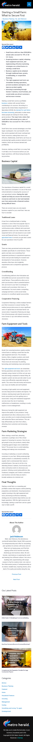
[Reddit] (10, 47)
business (4, 103)
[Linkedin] (13, 47)
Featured (4, 689)
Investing (4, 699)
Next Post (16, 579)
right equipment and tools (12, 368)
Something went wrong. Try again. (12, 708)
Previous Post (16, 574)
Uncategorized (6, 711)
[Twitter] (6, 47)
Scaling (4, 705)
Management (6, 702)
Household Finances (8, 695)
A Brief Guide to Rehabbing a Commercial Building (15, 618)
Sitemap (20, 738)
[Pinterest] (17, 47)
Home (3, 692)
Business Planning (8, 19)
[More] (20, 47)
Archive (4, 683)
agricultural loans (7, 237)
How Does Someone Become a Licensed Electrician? (16, 644)
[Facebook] (3, 47)
